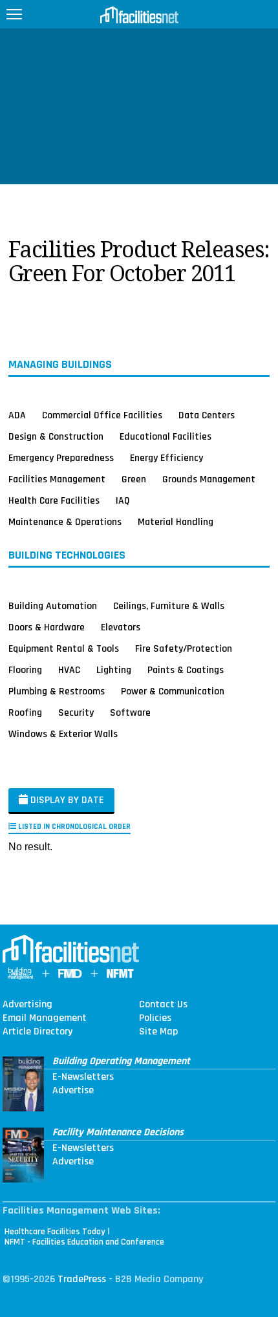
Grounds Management (208, 479)
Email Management (45, 1018)
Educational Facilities (165, 436)
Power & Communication (172, 691)
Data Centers (206, 415)
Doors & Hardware (46, 627)
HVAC (69, 669)
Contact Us (163, 1005)
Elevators (120, 627)
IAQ (123, 500)
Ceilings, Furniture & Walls (168, 605)
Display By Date (66, 800)
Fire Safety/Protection (183, 648)
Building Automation (52, 605)
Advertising (27, 1005)
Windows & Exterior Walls (63, 733)
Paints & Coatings (185, 669)
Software (130, 712)
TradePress (82, 1279)
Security (76, 712)
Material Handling (175, 521)
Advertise (73, 1091)
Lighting (113, 669)
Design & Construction (55, 436)
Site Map (158, 1032)
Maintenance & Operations (65, 521)
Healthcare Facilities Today (55, 1231)
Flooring (25, 669)
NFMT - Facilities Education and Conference (84, 1242)
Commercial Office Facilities (102, 415)
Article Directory (37, 1032)
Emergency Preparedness (61, 457)
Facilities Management (56, 479)
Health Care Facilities (54, 500)
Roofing (25, 712)
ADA (17, 415)
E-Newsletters (83, 1077)
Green (134, 479)
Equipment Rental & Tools (63, 648)
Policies (155, 1018)
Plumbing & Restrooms (56, 691)
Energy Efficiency (166, 457)
